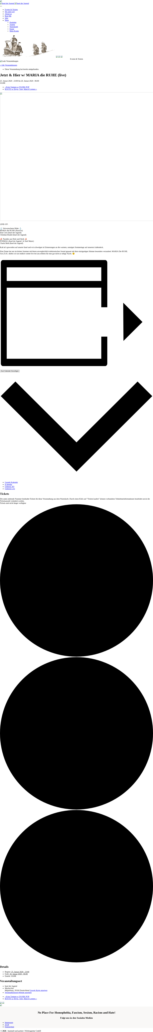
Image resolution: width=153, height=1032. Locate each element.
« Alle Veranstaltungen (8, 65)
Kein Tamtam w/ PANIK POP (17, 87)
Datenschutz (9, 1027)
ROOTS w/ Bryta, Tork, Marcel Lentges (21, 89)
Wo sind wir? (10, 12)
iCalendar (8, 484)
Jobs (6, 18)
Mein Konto (14, 31)
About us (8, 14)
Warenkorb (14, 27)
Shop (7, 20)
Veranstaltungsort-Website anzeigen (18, 993)
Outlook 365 (9, 487)
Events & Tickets (11, 10)
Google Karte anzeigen (38, 990)
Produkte (13, 22)
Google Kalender (11, 482)
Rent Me (8, 16)
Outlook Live (10, 489)
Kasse (12, 29)
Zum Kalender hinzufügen (10, 371)
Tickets (12, 25)
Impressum (9, 1023)
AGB (7, 1025)
